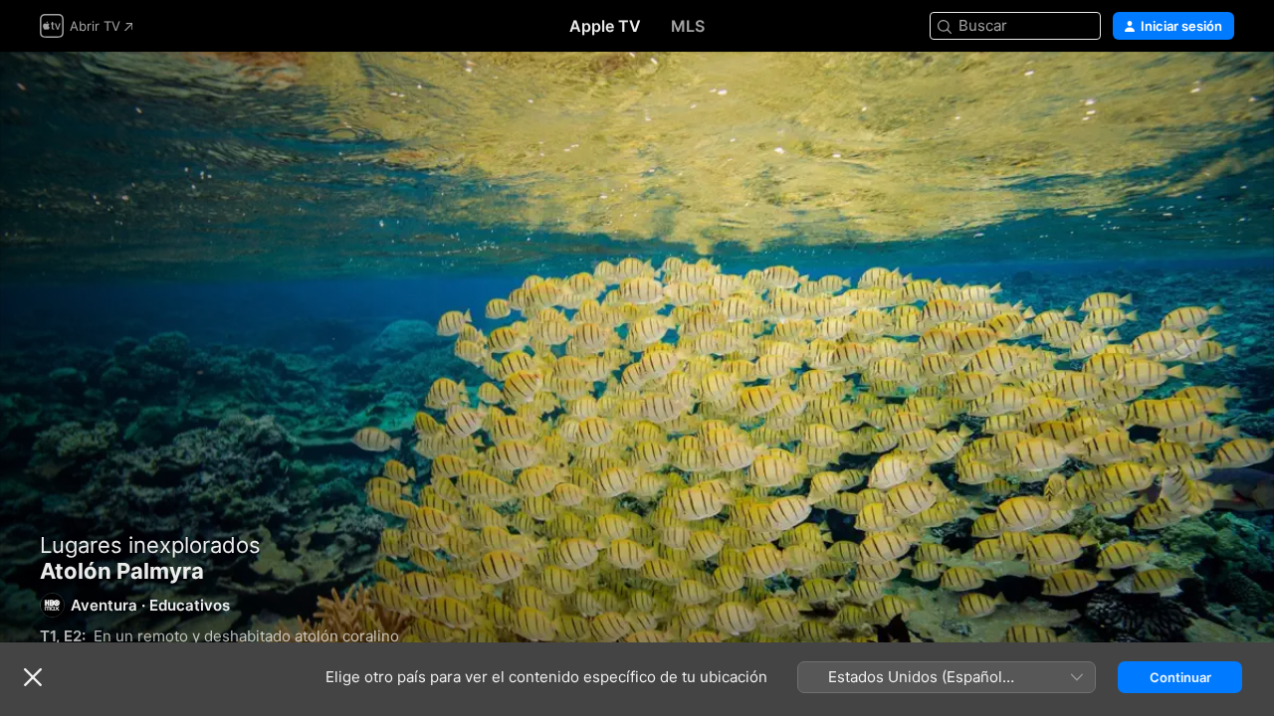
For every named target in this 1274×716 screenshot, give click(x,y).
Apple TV (605, 26)
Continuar (1180, 677)
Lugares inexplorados (150, 545)
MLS (688, 26)
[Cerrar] (33, 677)
